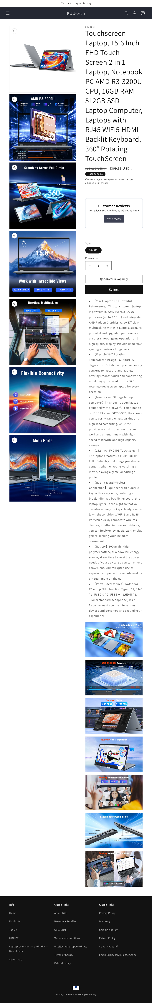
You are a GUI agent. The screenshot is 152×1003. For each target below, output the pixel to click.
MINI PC (14, 938)
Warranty (104, 921)
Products (14, 921)
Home (12, 913)
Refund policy (62, 963)
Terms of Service (64, 954)
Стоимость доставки (97, 179)
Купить (114, 289)
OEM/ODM (60, 929)
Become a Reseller (65, 921)
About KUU (15, 959)
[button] (8, 13)
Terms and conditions (67, 938)
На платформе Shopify (84, 994)
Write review (114, 219)
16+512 (93, 250)
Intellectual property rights (70, 946)
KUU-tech (67, 994)
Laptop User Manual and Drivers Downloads (28, 949)
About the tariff (108, 946)
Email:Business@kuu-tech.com (117, 954)
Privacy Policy (107, 913)
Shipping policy (108, 929)
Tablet (13, 929)
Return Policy (107, 938)
